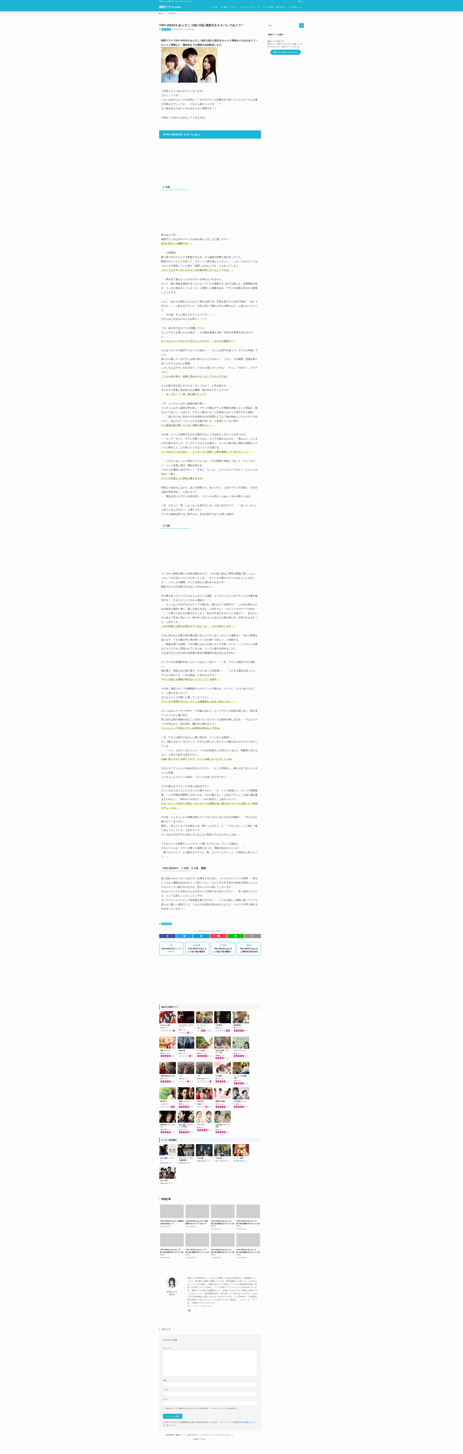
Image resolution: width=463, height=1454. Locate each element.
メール (165, 1390)
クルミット (171, 1291)
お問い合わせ (192, 1435)
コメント (167, 1348)
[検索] (302, 1)
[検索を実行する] (301, 25)
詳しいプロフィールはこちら (199, 1306)
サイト (165, 1399)
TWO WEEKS (166, 29)
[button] (167, 936)
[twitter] (189, 1310)
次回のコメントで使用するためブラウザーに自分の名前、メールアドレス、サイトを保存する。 (202, 1408)
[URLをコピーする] (252, 936)
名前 (164, 1380)
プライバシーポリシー (224, 1435)
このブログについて (206, 1435)
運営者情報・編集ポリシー (175, 1435)
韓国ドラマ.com (170, 7)
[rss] (299, 1)
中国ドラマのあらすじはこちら (285, 52)
